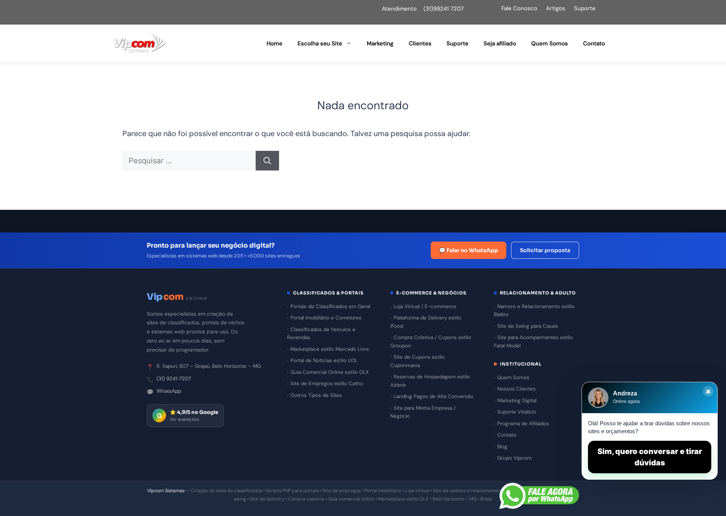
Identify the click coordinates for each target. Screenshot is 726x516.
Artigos (555, 8)
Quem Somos (549, 43)
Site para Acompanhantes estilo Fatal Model (533, 341)
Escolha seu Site (320, 43)
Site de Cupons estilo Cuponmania (417, 361)
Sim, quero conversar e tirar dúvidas (649, 457)
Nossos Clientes (516, 389)
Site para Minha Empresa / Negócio (423, 412)
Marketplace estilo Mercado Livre (329, 349)
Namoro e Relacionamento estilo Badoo (534, 310)
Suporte (585, 8)
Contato (594, 43)
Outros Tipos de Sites (316, 395)
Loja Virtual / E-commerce (425, 306)
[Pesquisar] (267, 160)
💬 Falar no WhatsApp (468, 250)
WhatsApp (169, 391)
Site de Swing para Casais (527, 326)
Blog (502, 446)
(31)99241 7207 (444, 8)
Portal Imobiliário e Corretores (325, 318)
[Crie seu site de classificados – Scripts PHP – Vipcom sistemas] (139, 43)
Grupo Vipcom (514, 458)
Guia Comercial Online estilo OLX (329, 372)
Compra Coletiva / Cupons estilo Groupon (430, 341)
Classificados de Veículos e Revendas (321, 333)
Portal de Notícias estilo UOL (324, 360)
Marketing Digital (517, 400)
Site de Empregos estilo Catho (326, 383)
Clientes (420, 43)
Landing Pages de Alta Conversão (433, 396)
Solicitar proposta (545, 250)
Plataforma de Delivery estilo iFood (425, 322)
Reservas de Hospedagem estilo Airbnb (430, 380)
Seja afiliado (500, 43)
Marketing (380, 43)
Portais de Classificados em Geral (330, 306)
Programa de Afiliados (523, 423)
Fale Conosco (519, 8)
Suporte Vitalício (516, 412)
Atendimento (399, 8)
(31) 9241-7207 (174, 378)
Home (274, 43)
